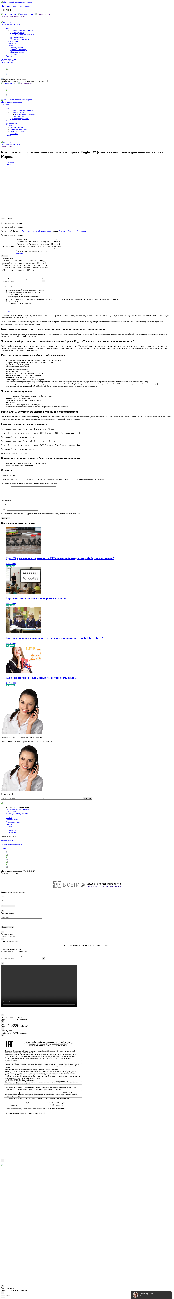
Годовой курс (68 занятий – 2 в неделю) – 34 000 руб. (38, 242)
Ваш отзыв (6, 501)
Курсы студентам (17, 33)
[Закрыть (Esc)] (2, 1295)
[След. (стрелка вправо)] (4, 1297)
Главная (9, 818)
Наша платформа (12, 832)
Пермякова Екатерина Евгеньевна (72, 231)
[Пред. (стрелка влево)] (2, 1297)
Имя (3, 505)
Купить (4, 256)
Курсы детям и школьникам (21, 31)
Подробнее (10, 566)
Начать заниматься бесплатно (13, 16)
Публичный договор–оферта (17, 809)
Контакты (14, 54)
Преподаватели (16, 48)
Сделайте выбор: (8, 246)
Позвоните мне (7, 62)
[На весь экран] (7, 1295)
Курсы (8, 28)
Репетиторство (12, 41)
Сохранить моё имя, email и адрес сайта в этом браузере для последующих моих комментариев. (42, 514)
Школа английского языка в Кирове (15, 6)
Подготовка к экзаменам (25, 35)
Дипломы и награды (18, 50)
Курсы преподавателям (19, 39)
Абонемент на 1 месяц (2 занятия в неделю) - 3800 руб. (39, 246)
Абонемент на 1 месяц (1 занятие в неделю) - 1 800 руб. (39, 249)
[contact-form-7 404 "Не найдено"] (14, 1019)
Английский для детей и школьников (37, 231)
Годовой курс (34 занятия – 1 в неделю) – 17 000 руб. (38, 244)
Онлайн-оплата (12, 811)
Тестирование (11, 43)
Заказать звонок (43, 14)
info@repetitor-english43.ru (11, 844)
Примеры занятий (17, 52)
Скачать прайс (7, 146)
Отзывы (9, 56)
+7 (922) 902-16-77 (10, 14)
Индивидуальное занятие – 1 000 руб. (32, 251)
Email (4, 509)
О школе (9, 45)
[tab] (89, 312)
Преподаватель (12, 820)
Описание (10, 162)
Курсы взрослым (17, 37)
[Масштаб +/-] (9, 1295)
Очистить (19, 253)
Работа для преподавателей (17, 814)
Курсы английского (13, 822)
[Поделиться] (4, 1295)
